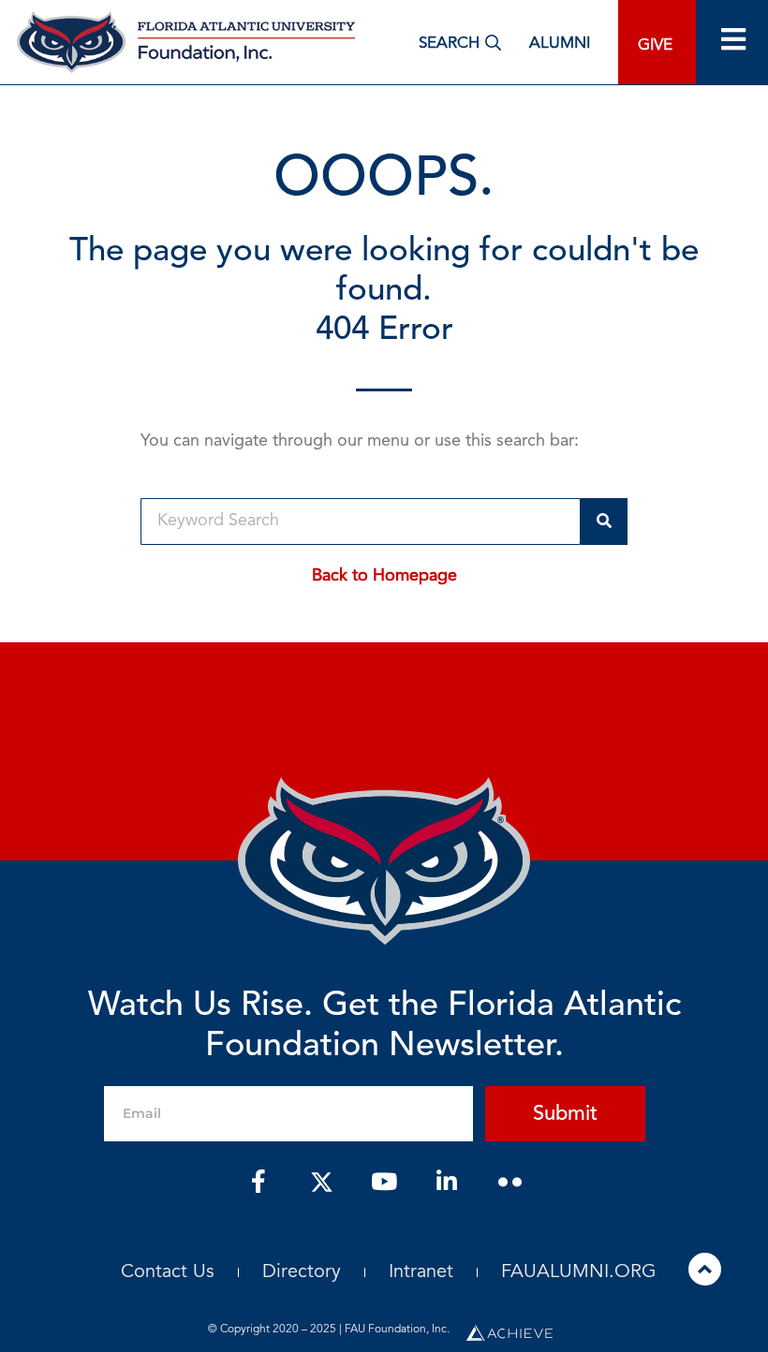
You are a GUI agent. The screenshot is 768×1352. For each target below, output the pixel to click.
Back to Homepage (384, 575)
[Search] (604, 521)
